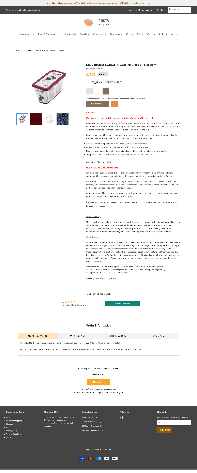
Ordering (9, 417)
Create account (145, 10)
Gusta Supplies (106, 450)
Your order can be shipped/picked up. (23, 10)
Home (18, 51)
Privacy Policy (11, 431)
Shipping (9, 424)
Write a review (122, 303)
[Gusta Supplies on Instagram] (121, 418)
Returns (9, 427)
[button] (114, 104)
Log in (131, 10)
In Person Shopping (14, 421)
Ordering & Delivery (98, 343)
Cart (162, 10)
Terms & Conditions (13, 434)
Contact (9, 437)
